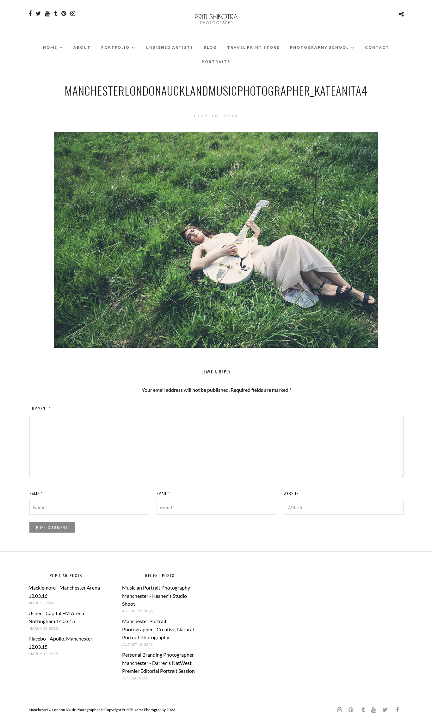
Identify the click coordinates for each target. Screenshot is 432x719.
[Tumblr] (55, 13)
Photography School (319, 47)
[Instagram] (72, 13)
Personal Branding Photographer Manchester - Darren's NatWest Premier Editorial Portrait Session (158, 663)
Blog (210, 47)
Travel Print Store (253, 47)
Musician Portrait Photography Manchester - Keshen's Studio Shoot (156, 596)
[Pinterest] (63, 13)
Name (35, 493)
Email (163, 493)
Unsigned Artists (169, 47)
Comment (39, 408)
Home (50, 47)
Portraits (216, 61)
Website (291, 493)
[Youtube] (47, 13)
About (82, 47)
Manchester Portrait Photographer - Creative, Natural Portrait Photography (158, 629)
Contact (377, 47)
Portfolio (115, 47)
